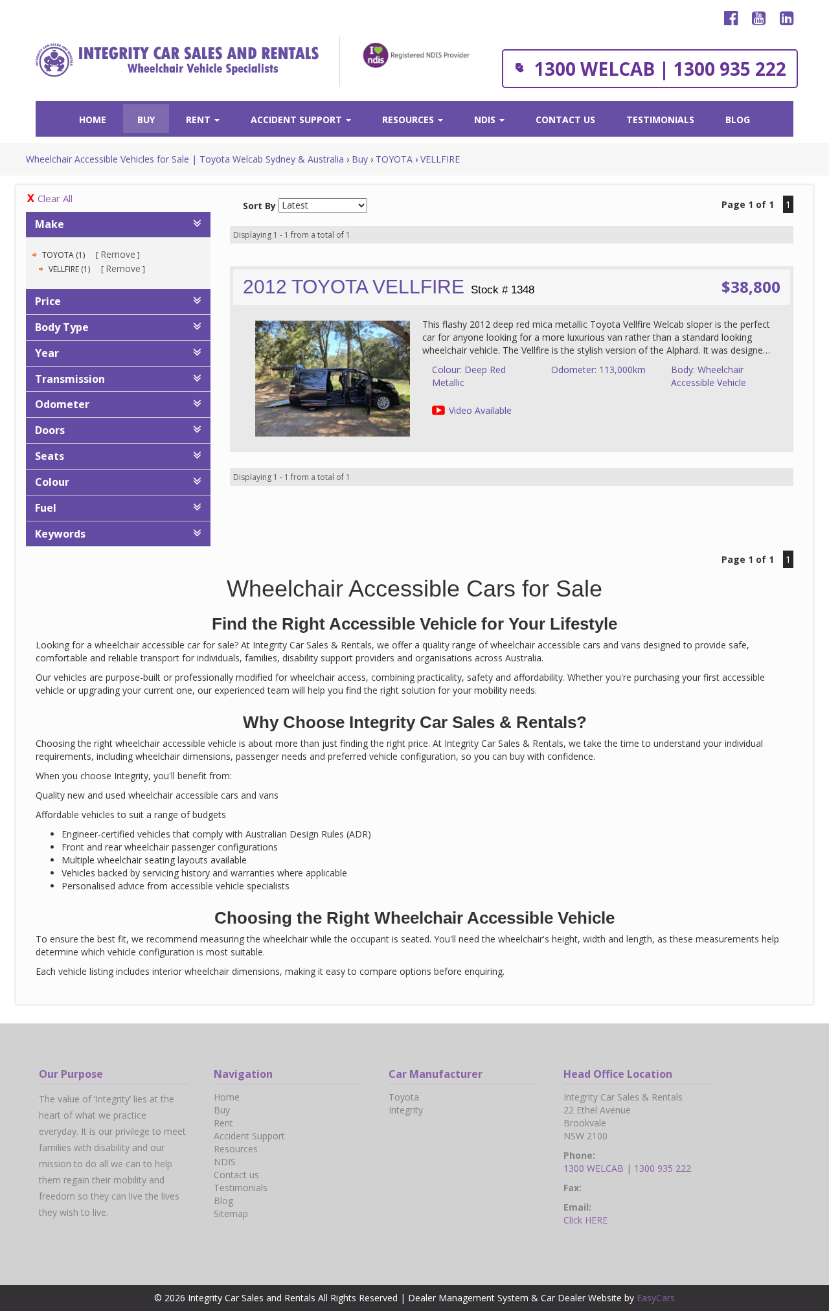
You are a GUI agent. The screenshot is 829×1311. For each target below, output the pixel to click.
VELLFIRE (440, 159)
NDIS (486, 119)
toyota (404, 1097)
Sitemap (231, 1213)
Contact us (565, 119)
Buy (146, 119)
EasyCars (656, 1298)
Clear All (55, 198)
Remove (117, 254)
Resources (409, 119)
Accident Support (298, 119)
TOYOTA (394, 159)
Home (92, 119)
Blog (737, 119)
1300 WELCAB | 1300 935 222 (660, 68)
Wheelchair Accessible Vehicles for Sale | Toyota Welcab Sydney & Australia (185, 159)
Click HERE (585, 1220)
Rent (199, 119)
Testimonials (660, 119)
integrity (406, 1110)
